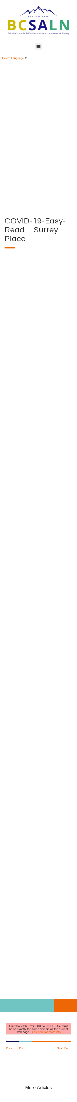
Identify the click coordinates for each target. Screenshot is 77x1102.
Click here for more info (46, 1032)
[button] (38, 46)
